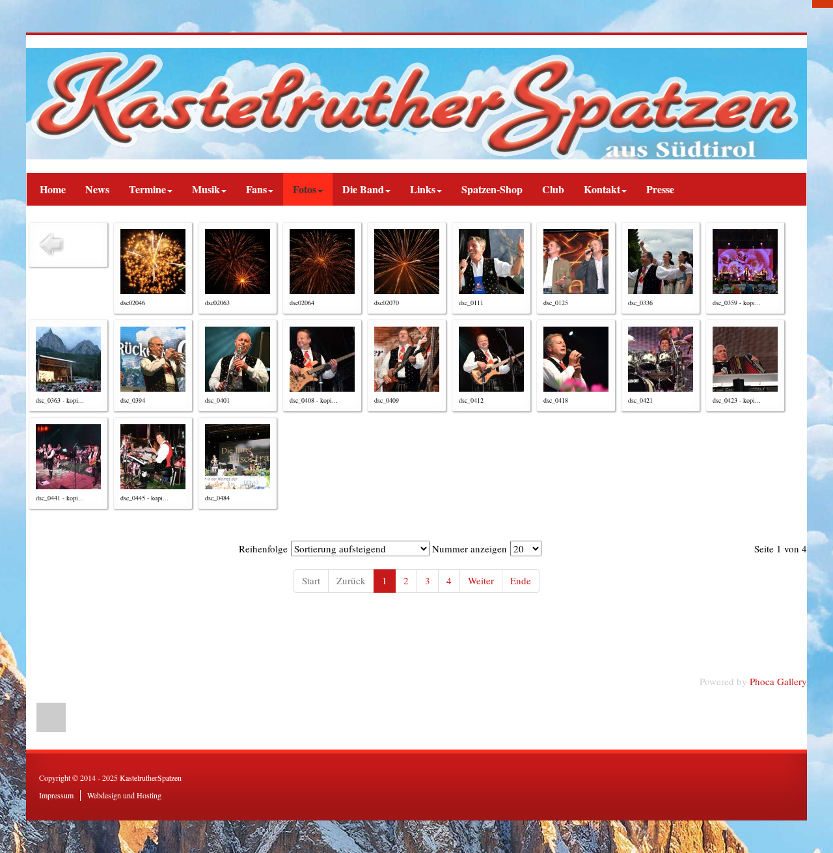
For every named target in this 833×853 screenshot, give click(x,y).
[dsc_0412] (491, 359)
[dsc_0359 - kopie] (745, 261)
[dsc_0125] (575, 261)
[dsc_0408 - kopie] (322, 359)
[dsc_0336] (660, 261)
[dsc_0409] (406, 359)
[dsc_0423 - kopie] (745, 359)
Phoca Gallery (778, 681)
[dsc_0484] (237, 456)
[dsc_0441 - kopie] (68, 456)
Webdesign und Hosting (124, 795)
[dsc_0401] (237, 359)
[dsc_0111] (491, 261)
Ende (520, 580)
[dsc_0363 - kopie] (68, 359)
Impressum (56, 795)
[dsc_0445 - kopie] (152, 456)
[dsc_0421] (660, 359)
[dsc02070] (406, 261)
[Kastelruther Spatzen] (416, 103)
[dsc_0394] (152, 359)
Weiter (481, 580)
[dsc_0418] (575, 359)
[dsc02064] (322, 261)
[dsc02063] (237, 261)
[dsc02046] (152, 261)
